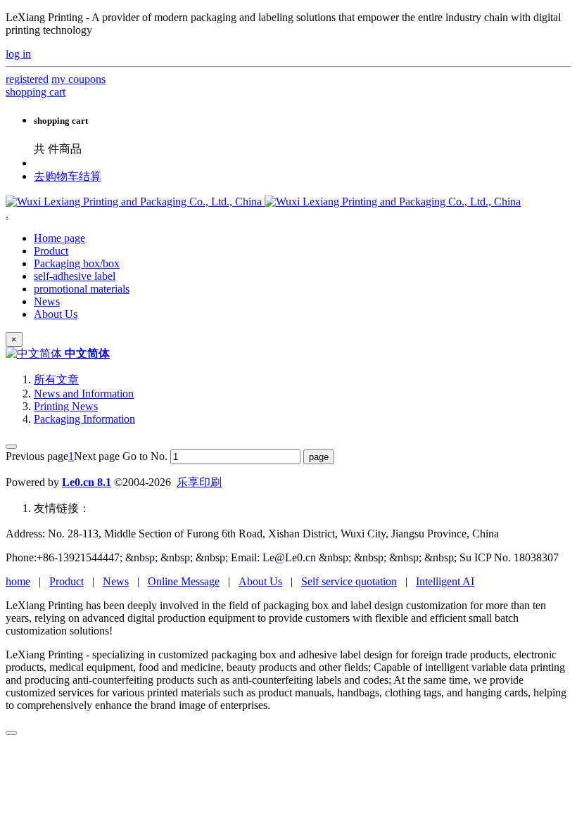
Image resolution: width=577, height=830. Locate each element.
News (116, 581)
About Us (260, 581)
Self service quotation (349, 581)
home (18, 581)
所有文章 (56, 379)
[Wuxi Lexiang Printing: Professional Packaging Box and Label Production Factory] (263, 202)
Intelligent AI (445, 581)
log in (18, 54)
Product (66, 581)
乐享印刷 (199, 482)
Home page (59, 238)
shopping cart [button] (35, 92)
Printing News (66, 406)
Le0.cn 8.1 (86, 482)
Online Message (184, 581)
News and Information (84, 394)
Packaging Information (84, 419)
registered (27, 79)
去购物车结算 (67, 176)
